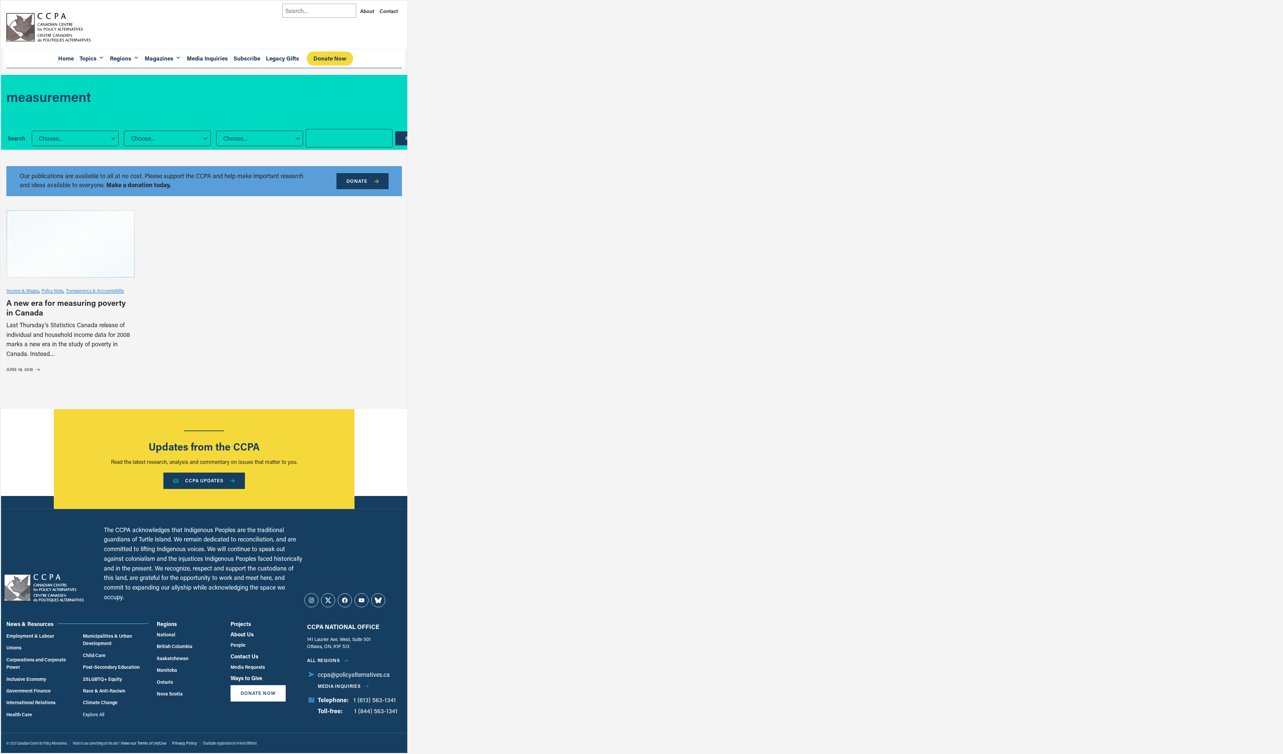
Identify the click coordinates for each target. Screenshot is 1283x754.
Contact (389, 11)
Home (66, 58)
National (166, 634)
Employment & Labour (30, 636)
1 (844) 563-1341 (376, 711)
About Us (242, 634)
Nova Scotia (170, 693)
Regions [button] (120, 58)
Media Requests (248, 667)
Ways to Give (246, 677)
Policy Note (52, 290)
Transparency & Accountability (95, 290)
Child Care (94, 655)
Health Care (19, 714)
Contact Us (244, 656)
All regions (323, 660)
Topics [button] (88, 58)
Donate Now (329, 58)
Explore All (93, 714)
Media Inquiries (207, 58)
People (238, 645)
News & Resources (29, 623)
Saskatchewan (172, 658)
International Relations (30, 702)
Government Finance (28, 690)
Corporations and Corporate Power (36, 663)
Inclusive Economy (26, 679)
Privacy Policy (184, 743)
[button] (75, 138)
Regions (167, 623)
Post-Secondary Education (111, 667)
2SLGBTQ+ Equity (102, 679)
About (367, 11)
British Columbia (174, 646)
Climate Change (100, 702)
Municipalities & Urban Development (107, 639)
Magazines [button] (159, 58)
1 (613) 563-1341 (374, 700)
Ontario (165, 682)
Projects (241, 623)
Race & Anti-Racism (104, 690)
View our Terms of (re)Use (143, 743)
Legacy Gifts (282, 58)
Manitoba (167, 670)
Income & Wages (22, 290)
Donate (357, 181)
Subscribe (247, 58)
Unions (13, 647)
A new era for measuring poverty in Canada (66, 307)
